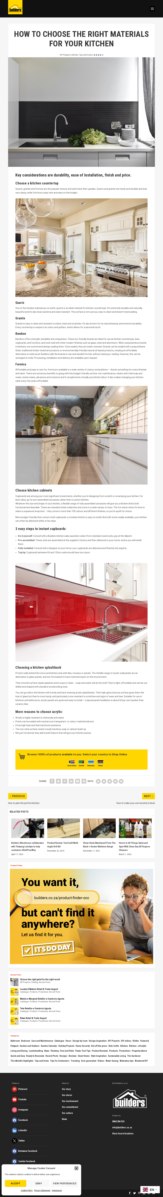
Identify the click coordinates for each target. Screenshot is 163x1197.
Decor (68, 1041)
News (46, 1051)
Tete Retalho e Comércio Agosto (35, 1008)
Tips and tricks (85, 55)
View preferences (64, 1183)
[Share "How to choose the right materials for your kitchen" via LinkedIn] (71, 781)
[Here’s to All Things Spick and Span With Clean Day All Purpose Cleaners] (135, 828)
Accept (15, 1183)
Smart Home (84, 1056)
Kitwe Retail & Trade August (33, 1018)
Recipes (63, 1056)
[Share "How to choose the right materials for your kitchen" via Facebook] (52, 781)
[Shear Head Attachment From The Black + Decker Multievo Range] (99, 828)
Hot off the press (99, 1046)
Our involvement (70, 1101)
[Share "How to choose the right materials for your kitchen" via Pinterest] (65, 781)
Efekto (136, 1041)
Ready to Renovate (35, 1056)
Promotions (43, 992)
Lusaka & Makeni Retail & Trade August (39, 989)
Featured (144, 1041)
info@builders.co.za (122, 1127)
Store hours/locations (123, 1133)
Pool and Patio (67, 1051)
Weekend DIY (141, 1061)
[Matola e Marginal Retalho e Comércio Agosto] (14, 1001)
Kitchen (74, 55)
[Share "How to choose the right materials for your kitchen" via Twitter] (58, 781)
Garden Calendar (49, 1046)
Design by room (80, 1041)
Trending (75, 1061)
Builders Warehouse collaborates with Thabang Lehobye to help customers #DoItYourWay (27, 846)
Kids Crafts (114, 1046)
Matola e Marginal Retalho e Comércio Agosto (42, 999)
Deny (38, 1183)
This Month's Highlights (22, 1061)
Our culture (67, 1113)
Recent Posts (44, 982)
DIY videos (126, 1041)
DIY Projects (65, 55)
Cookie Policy (27, 1190)
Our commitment (70, 1107)
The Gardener (134, 1056)
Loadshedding (36, 1051)
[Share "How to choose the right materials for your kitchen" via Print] (84, 781)
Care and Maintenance (42, 1041)
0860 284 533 (118, 1121)
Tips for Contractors (59, 1061)
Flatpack (14, 1046)
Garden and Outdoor (29, 1046)
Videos (101, 1061)
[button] (76, 1168)
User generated (88, 1061)
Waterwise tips (127, 1061)
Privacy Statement (42, 1190)
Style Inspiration (99, 1056)
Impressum (57, 1190)
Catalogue (24, 992)
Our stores (67, 1095)
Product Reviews (100, 1051)
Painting (34, 982)
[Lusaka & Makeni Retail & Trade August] (14, 992)
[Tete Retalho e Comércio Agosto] (14, 1011)
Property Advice (139, 1051)
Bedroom (25, 1041)
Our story (66, 1089)
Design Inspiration (98, 1041)
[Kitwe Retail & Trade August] (14, 1021)
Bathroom (15, 1041)
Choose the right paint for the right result (40, 979)
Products (33, 992)
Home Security (83, 1046)
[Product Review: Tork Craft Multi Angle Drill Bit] (63, 828)
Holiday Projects (66, 1046)
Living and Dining (19, 1051)
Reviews (73, 1056)
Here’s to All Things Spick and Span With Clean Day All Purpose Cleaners (134, 846)
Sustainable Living (117, 1056)
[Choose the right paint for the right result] (14, 982)
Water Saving (112, 1061)
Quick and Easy (18, 1056)
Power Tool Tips (83, 1051)
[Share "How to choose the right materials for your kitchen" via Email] (77, 781)
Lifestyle (142, 1046)
